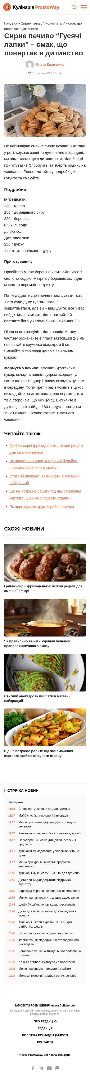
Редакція (45, 1028)
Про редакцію (45, 1021)
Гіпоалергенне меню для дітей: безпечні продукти (47, 842)
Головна (10, 23)
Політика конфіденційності (45, 1035)
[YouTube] (49, 1068)
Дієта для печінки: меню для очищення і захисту (47, 913)
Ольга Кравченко (50, 64)
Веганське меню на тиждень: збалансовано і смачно (49, 953)
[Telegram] (41, 1068)
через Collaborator (63, 1005)
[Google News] (57, 1068)
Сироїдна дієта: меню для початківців (45, 933)
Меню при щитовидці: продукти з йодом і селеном (47, 824)
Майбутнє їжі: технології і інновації (43, 815)
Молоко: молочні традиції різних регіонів (47, 975)
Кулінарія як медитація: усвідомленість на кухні (48, 853)
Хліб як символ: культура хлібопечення (46, 962)
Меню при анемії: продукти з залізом (44, 968)
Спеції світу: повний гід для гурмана (44, 808)
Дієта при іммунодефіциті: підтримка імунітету (44, 882)
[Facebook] (32, 1068)
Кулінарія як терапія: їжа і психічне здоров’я (49, 833)
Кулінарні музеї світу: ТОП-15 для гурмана (49, 873)
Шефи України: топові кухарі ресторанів (46, 904)
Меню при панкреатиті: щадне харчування (48, 897)
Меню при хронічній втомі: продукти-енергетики (44, 864)
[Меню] (84, 7)
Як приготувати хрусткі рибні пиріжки (41, 507)
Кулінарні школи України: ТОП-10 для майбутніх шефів (45, 924)
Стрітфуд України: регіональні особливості (49, 891)
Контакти (45, 1042)
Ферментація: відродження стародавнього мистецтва (48, 942)
